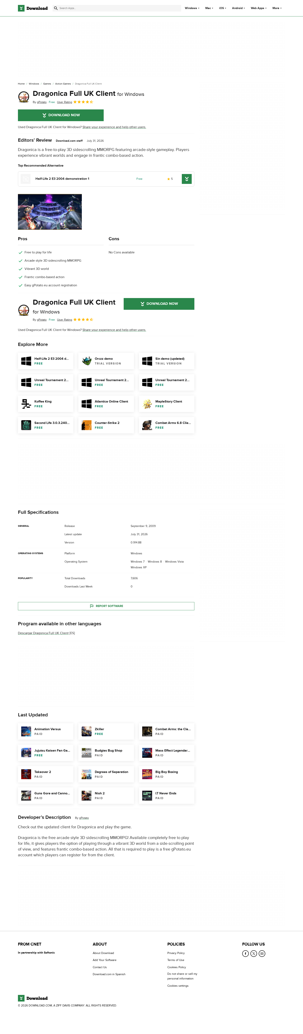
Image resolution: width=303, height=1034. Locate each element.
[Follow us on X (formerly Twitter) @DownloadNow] (253, 953)
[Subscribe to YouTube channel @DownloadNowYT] (262, 953)
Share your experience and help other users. (114, 127)
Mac (208, 8)
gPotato (84, 818)
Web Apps (257, 8)
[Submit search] (56, 8)
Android (237, 8)
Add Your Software (104, 960)
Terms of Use (175, 960)
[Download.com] (33, 8)
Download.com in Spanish (109, 974)
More (275, 8)
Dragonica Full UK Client (88, 93)
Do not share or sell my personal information (182, 976)
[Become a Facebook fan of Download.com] (245, 953)
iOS (221, 8)
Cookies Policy (176, 967)
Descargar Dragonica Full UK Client (43, 633)
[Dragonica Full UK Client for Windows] (23, 97)
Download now (64, 115)
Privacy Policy (176, 953)
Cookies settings (178, 986)
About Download (103, 953)
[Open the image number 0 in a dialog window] (50, 212)
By (40, 102)
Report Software (109, 606)
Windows (191, 8)
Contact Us (100, 967)
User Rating (64, 102)
